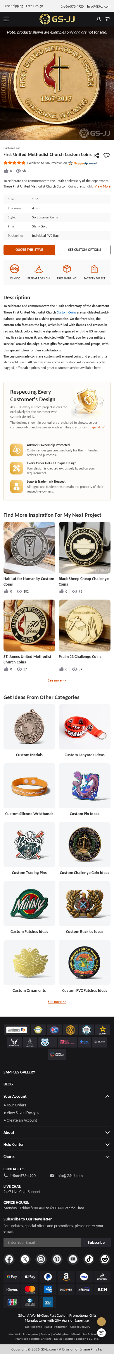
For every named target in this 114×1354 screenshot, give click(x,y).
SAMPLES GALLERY (19, 1072)
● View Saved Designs (21, 1112)
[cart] (107, 19)
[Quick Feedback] (101, 1332)
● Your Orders (15, 1105)
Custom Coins (66, 312)
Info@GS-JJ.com (69, 1175)
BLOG (8, 1084)
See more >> (57, 680)
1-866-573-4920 (23, 1175)
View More (101, 186)
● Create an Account (20, 1120)
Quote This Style (29, 249)
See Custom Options (84, 249)
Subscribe (96, 1242)
